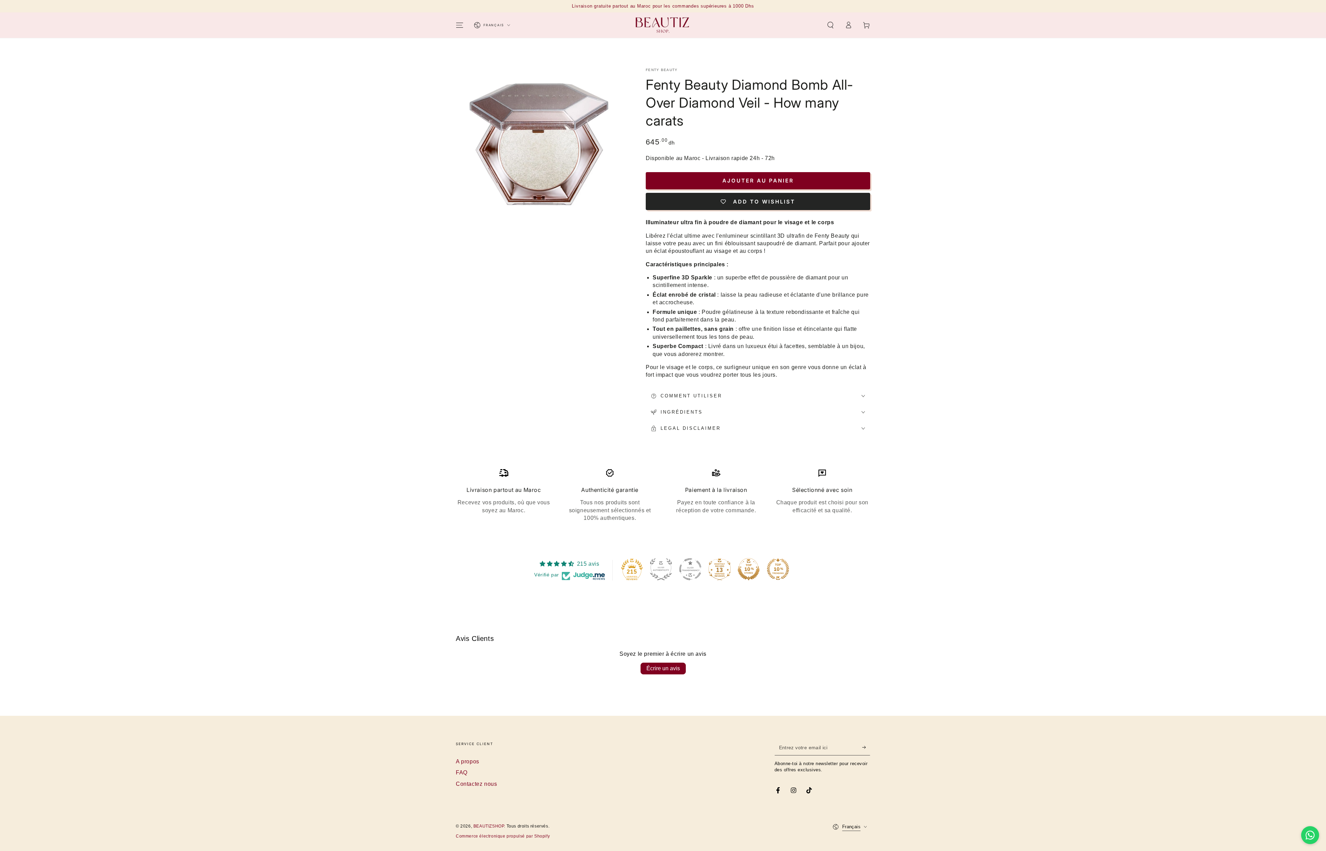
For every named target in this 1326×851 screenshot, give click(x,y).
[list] (663, 495)
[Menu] (460, 25)
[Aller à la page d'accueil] (663, 25)
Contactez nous (476, 784)
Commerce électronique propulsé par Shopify (503, 836)
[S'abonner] (866, 747)
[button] (830, 25)
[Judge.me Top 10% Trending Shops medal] (778, 569)
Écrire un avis (663, 668)
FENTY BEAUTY (662, 70)
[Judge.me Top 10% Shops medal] (749, 569)
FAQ (462, 772)
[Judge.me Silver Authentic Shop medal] (661, 569)
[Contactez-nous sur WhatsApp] (1310, 835)
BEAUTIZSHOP (488, 826)
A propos (467, 761)
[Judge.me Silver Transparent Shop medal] (690, 569)
